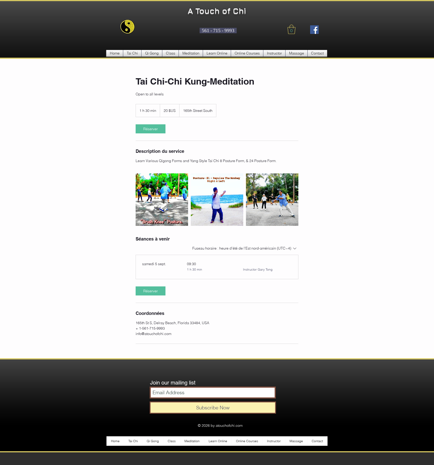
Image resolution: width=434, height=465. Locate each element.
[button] (291, 29)
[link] (150, 128)
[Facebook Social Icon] (314, 29)
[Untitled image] (162, 199)
